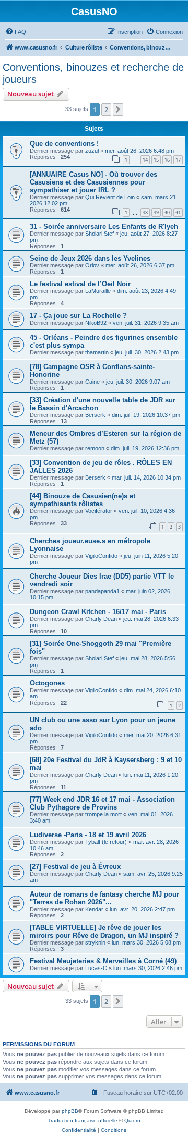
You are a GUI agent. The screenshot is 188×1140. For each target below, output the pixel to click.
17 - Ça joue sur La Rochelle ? (78, 316)
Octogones (47, 683)
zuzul (92, 151)
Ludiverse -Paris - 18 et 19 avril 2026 (88, 835)
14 (145, 159)
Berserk (95, 415)
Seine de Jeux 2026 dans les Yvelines (90, 258)
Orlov (92, 265)
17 (178, 159)
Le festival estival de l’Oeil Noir (80, 284)
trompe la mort (103, 814)
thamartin (97, 352)
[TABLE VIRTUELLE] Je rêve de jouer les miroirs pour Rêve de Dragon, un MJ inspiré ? (104, 931)
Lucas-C (96, 968)
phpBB (70, 1111)
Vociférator (98, 511)
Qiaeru (132, 1120)
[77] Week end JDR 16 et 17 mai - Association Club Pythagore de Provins (102, 803)
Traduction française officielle (83, 1120)
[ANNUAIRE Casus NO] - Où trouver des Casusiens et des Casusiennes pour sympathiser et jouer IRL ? (93, 182)
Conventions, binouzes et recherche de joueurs (93, 73)
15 (156, 159)
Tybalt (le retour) (106, 842)
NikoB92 (96, 323)
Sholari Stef (99, 233)
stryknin (95, 942)
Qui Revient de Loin (110, 197)
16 (167, 159)
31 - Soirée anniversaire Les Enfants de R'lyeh (104, 226)
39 (156, 212)
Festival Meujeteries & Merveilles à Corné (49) (103, 961)
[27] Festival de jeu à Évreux (75, 867)
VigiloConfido (101, 556)
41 (178, 212)
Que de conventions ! (64, 144)
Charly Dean (101, 619)
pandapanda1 (102, 591)
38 (145, 212)
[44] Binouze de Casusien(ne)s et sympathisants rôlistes (82, 500)
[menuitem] (15, 32)
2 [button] (106, 109)
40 (167, 212)
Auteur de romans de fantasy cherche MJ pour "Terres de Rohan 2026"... (104, 898)
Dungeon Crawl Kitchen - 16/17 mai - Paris (98, 612)
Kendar (94, 909)
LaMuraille (98, 291)
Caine (92, 381)
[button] (118, 109)
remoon (94, 448)
